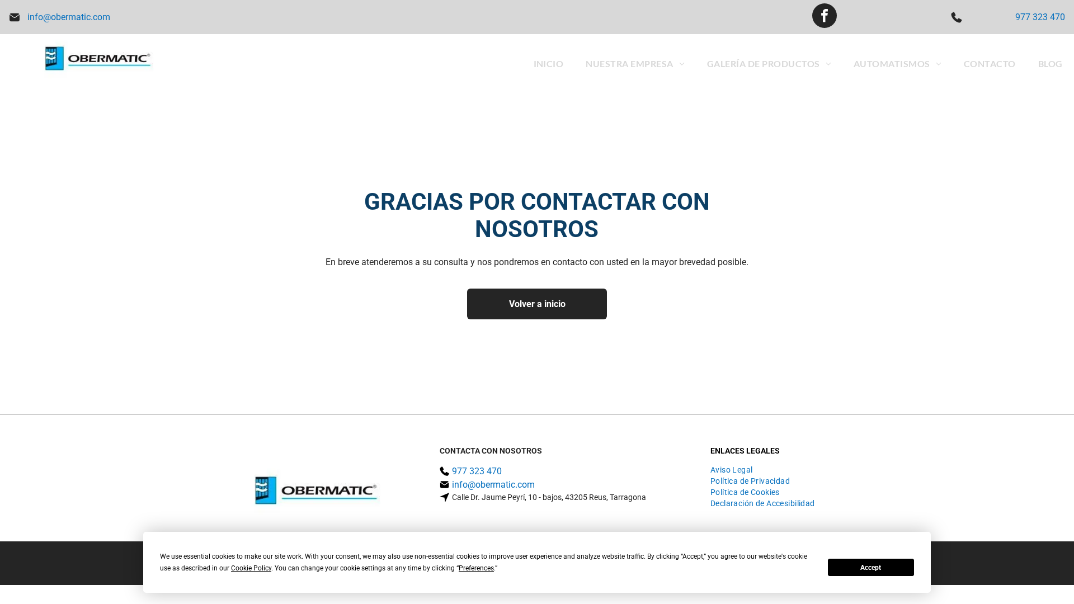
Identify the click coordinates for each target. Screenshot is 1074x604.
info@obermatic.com (68, 17)
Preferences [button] (476, 568)
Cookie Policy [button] (251, 568)
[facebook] (824, 17)
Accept (870, 568)
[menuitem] (548, 63)
